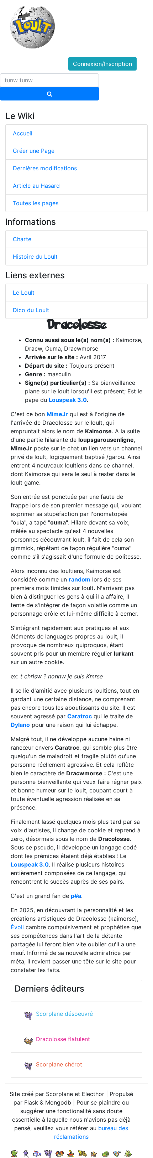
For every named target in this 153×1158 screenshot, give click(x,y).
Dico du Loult (31, 310)
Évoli (17, 927)
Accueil (22, 133)
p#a (76, 895)
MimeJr (57, 414)
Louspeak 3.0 (68, 399)
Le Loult (24, 292)
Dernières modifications (45, 168)
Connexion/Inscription (102, 63)
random (79, 579)
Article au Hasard (36, 185)
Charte (22, 239)
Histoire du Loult (35, 256)
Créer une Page (33, 150)
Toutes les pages (35, 203)
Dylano (20, 724)
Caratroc (79, 716)
